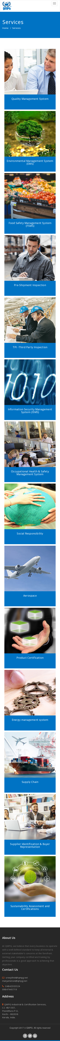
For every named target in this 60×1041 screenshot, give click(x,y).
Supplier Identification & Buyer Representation (30, 846)
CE (30, 612)
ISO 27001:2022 (30, 367)
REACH (30, 508)
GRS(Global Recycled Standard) (30, 867)
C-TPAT (30, 740)
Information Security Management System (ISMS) (30, 411)
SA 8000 (30, 488)
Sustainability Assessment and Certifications (30, 908)
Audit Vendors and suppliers (30, 818)
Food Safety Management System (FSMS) (30, 225)
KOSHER (30, 197)
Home (5, 27)
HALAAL (30, 204)
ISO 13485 (30, 433)
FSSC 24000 (30, 884)
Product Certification (30, 657)
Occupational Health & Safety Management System (30, 473)
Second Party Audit (30, 805)
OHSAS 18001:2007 (30, 426)
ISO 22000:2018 (30, 178)
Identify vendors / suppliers (30, 812)
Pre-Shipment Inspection (30, 285)
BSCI (30, 495)
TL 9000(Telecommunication (30, 79)
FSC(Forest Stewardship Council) (30, 861)
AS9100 (30, 550)
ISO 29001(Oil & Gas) (30, 73)
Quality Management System (30, 98)
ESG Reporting (30, 880)
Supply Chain (30, 782)
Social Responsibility (30, 533)
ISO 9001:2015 (30, 54)
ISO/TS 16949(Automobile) (30, 66)
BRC (30, 191)
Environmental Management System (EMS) (30, 162)
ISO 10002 (30, 60)
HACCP (30, 184)
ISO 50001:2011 (30, 678)
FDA (30, 439)
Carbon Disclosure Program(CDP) (30, 874)
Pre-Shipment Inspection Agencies (30, 240)
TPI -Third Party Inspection (30, 302)
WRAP (30, 501)
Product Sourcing (30, 799)
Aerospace (30, 595)
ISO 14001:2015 (30, 116)
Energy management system (30, 719)
